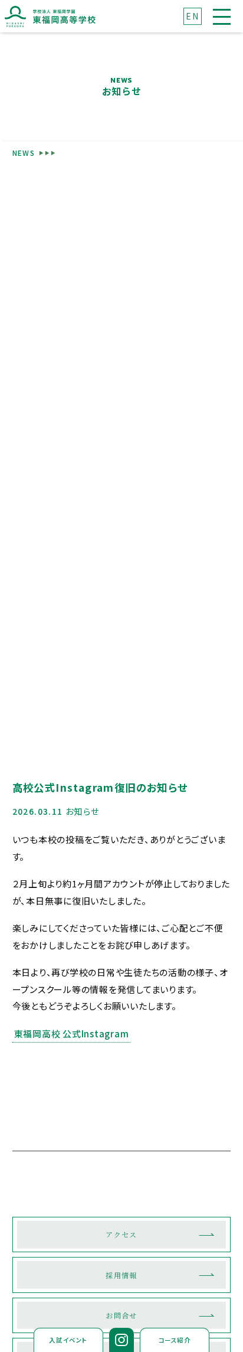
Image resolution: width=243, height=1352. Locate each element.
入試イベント (68, 1339)
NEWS (23, 153)
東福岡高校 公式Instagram (71, 1033)
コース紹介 (175, 1339)
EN (192, 16)
